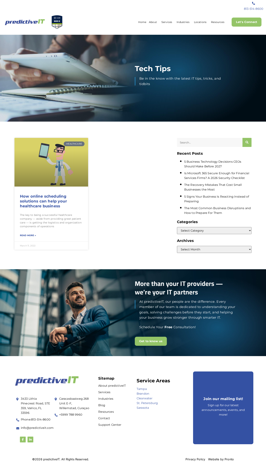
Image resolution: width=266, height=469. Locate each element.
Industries (183, 22)
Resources (217, 22)
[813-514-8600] (253, 3)
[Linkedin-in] (30, 439)
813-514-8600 (253, 8)
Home (142, 22)
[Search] (247, 142)
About (153, 22)
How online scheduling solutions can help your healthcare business (43, 201)
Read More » (28, 235)
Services (166, 22)
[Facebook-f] (23, 439)
